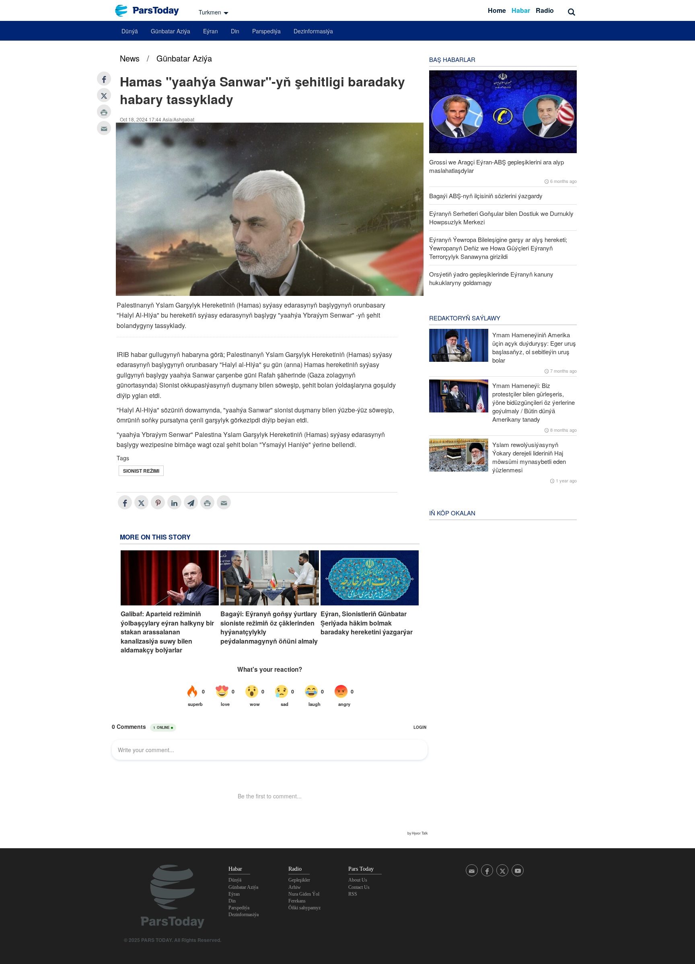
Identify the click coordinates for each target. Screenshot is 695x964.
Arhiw (294, 887)
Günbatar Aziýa (170, 31)
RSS (352, 894)
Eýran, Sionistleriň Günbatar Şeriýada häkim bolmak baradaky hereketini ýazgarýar (367, 622)
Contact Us (359, 887)
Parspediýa (266, 31)
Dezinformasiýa (313, 31)
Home (497, 10)
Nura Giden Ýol (303, 894)
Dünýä (129, 31)
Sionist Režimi (141, 470)
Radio (545, 10)
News (130, 58)
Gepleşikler (299, 880)
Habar (521, 10)
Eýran (210, 31)
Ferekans (297, 901)
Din (235, 31)
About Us (357, 880)
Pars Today (151, 10)
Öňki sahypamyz (304, 908)
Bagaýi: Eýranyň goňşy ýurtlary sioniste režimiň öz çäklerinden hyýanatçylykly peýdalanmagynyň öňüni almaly (269, 627)
